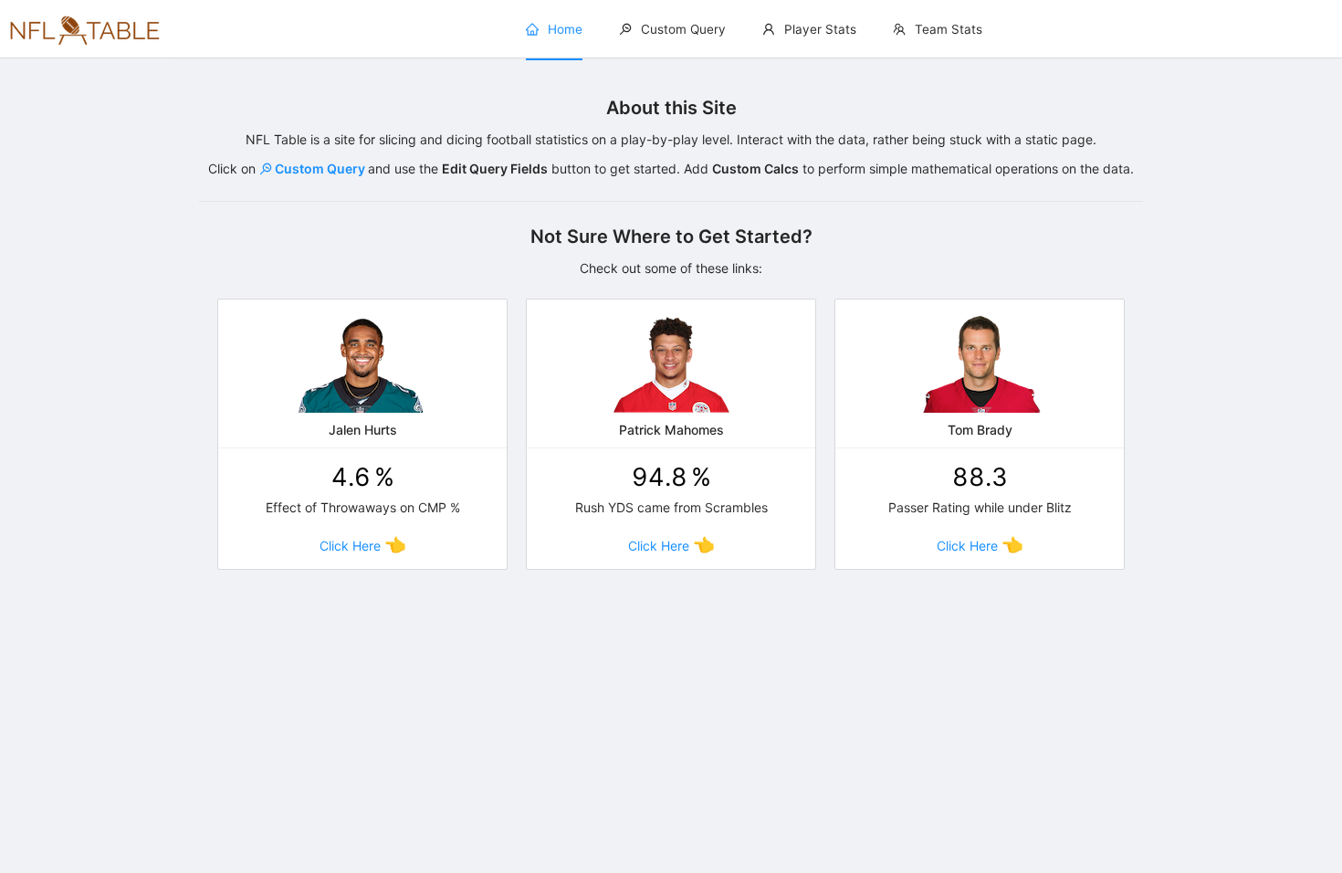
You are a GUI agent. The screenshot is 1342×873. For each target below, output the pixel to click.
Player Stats (820, 29)
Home (565, 29)
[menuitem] (554, 30)
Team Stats (948, 29)
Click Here (363, 545)
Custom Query (683, 29)
